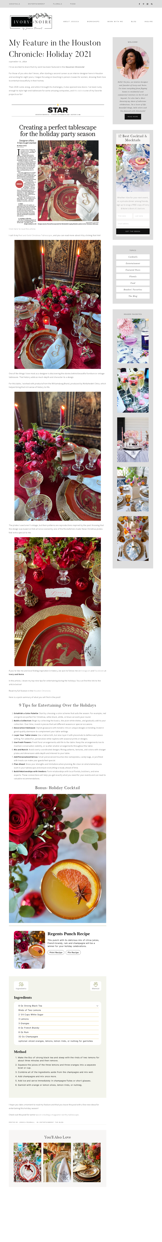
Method (95, 988)
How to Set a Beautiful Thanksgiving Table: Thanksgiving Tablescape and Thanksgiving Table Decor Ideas (86, 1160)
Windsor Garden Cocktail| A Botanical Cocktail (133, 354)
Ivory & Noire (31, 21)
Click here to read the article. (22, 229)
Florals (133, 276)
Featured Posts (133, 270)
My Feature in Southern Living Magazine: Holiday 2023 (27, 1169)
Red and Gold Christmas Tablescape (35, 235)
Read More (133, 117)
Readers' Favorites (133, 289)
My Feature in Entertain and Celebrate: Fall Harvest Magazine (57, 1167)
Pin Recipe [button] (73, 952)
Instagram (85, 670)
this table (78, 90)
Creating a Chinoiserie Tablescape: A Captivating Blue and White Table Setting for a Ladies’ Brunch (133, 549)
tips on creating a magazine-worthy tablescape (57, 1114)
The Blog (59, 1122)
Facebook (99, 670)
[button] (97, 1005)
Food (132, 283)
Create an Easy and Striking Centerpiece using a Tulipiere (133, 502)
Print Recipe (56, 952)
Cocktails (133, 257)
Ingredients (21, 988)
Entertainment (47, 1122)
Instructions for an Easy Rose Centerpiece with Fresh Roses (133, 453)
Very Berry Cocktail (133, 406)
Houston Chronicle (42, 690)
